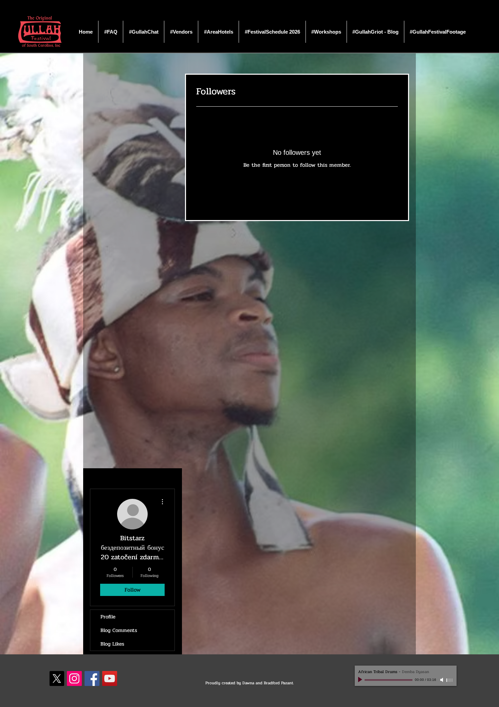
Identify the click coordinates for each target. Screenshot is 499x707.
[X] (56, 678)
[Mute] (442, 679)
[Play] (361, 680)
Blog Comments (118, 630)
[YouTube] (109, 678)
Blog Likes (112, 644)
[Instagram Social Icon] (74, 678)
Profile (107, 617)
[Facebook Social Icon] (92, 678)
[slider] (449, 680)
